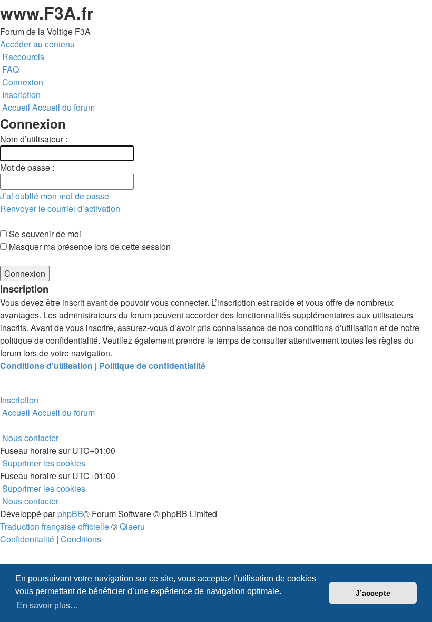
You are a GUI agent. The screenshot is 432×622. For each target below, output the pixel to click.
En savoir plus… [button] (47, 605)
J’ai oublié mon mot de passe (54, 196)
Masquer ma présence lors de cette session (89, 246)
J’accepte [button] (373, 593)
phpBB (70, 514)
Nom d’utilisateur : (33, 139)
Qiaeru (132, 526)
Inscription (19, 400)
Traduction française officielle (54, 526)
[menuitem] (9, 69)
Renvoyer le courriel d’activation (60, 208)
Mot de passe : (27, 167)
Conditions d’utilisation (46, 365)
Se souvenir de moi (44, 234)
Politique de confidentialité (152, 365)
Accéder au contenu (37, 44)
